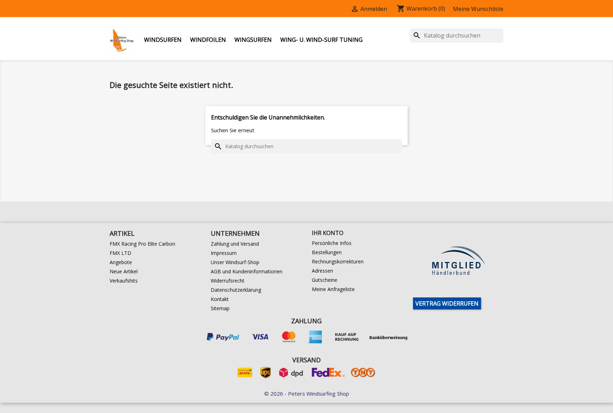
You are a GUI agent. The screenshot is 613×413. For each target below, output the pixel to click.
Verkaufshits (124, 280)
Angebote (121, 262)
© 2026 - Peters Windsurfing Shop (306, 393)
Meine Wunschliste (478, 9)
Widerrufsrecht (227, 280)
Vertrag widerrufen (447, 303)
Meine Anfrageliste (333, 289)
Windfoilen (208, 40)
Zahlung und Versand (235, 243)
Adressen (322, 270)
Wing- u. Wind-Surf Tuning (321, 40)
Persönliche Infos (332, 243)
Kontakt (220, 299)
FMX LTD (120, 253)
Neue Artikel (124, 271)
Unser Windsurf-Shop (235, 262)
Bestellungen (327, 252)
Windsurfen (163, 40)
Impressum (224, 253)
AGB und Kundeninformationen (246, 271)
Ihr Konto (327, 233)
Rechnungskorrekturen (338, 261)
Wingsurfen (253, 40)
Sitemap (220, 308)
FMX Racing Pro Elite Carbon (142, 243)
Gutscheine (324, 280)
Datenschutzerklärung (236, 289)
